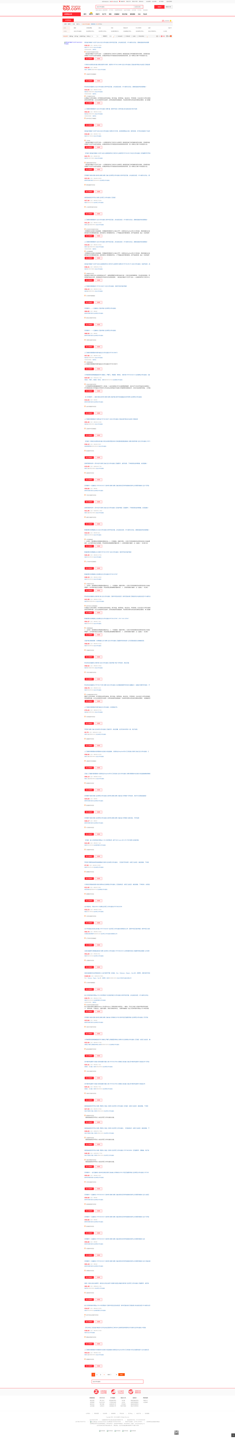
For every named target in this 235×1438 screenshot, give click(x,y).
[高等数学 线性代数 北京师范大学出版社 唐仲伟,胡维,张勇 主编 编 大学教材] (73, 804)
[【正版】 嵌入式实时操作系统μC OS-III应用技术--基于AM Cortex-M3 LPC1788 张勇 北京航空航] (73, 848)
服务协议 (92, 1404)
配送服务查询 (112, 1400)
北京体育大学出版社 (140, 31)
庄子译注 (111, 10)
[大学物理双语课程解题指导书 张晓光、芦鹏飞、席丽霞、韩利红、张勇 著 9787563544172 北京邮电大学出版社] (73, 383)
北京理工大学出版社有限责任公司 (109, 933)
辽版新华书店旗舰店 (91, 74)
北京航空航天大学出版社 (115, 31)
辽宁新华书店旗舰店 (91, 561)
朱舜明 (103, 978)
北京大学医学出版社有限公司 (124, 978)
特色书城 (124, 14)
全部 (65, 24)
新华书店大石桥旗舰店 (91, 606)
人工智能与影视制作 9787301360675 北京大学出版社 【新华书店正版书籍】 (105, 286)
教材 (75, 28)
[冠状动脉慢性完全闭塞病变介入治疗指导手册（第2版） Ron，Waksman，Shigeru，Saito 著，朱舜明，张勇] (73, 981)
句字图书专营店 (90, 827)
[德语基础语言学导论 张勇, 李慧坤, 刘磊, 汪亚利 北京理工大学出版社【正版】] (73, 1114)
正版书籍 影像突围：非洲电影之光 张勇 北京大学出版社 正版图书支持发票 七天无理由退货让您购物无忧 (114, 640)
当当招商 (105, 1413)
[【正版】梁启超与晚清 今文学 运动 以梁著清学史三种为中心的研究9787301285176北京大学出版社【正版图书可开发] (73, 161)
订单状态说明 (112, 1402)
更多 (169, 28)
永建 (91, 1066)
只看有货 (128, 36)
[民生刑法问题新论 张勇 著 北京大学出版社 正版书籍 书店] (73, 671)
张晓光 (86, 379)
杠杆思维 (134, 10)
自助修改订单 (112, 1406)
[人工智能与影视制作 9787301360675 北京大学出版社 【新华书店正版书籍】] (73, 294)
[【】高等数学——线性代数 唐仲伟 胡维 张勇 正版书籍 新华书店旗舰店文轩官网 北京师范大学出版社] (73, 405)
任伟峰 (86, 933)
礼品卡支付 (102, 1402)
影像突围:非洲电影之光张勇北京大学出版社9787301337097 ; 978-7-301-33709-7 (106, 618)
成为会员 (115, 1)
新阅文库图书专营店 (91, 318)
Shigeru (94, 978)
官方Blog (130, 1413)
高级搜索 (145, 10)
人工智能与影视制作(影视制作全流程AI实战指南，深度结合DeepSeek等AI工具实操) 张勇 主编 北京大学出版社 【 (116, 751)
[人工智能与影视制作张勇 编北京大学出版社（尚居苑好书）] (73, 715)
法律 (149, 28)
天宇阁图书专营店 (90, 96)
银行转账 (102, 1404)
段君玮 (89, 69)
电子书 (104, 14)
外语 (112, 28)
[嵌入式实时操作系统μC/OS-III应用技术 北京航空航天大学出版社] (73, 1003)
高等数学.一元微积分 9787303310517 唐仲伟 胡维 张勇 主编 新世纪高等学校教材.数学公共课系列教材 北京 (114, 1239)
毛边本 (145, 14)
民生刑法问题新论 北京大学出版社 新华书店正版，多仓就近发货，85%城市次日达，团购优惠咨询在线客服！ (115, 86)
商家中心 (145, 1400)
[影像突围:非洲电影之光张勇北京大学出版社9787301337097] (73, 582)
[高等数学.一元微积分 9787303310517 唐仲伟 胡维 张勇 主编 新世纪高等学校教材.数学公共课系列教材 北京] (73, 494)
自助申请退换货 (134, 1402)
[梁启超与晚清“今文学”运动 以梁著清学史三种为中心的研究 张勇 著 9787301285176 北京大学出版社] (73, 272)
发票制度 (92, 1402)
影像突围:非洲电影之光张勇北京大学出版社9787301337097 (101, 574)
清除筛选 (93, 24)
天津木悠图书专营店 (91, 916)
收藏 (98, 58)
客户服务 (161, 1)
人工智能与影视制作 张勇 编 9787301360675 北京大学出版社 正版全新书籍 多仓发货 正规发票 (111, 419)
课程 (110, 14)
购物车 (123, 1)
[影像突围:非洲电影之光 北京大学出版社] (73, 538)
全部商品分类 (68, 14)
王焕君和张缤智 (118, 10)
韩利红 (99, 379)
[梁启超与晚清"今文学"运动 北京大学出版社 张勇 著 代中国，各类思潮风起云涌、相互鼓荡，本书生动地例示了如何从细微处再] (73, 139)
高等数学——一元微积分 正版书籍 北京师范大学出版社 (100, 308)
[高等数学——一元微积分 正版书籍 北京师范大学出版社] (73, 316)
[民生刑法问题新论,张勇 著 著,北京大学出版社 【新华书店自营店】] (73, 605)
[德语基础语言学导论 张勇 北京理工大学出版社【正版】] (73, 206)
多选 (166, 31)
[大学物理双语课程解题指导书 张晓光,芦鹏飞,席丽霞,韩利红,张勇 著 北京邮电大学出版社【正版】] (73, 1048)
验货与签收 (123, 1406)
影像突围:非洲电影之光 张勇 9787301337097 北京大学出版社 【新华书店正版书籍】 (108, 552)
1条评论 (94, 49)
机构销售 (113, 1413)
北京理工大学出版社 (103, 31)
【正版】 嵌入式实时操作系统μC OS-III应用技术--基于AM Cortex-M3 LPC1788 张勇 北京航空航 (111, 840)
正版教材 (116, 14)
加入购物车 (89, 58)
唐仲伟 (86, 180)
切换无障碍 (169, 1)
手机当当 (122, 1413)
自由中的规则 (127, 10)
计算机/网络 (89, 28)
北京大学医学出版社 (152, 31)
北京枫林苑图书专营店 (91, 694)
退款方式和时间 (134, 1406)
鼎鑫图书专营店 (90, 739)
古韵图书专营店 (90, 1137)
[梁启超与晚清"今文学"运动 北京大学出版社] (73, 51)
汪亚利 (95, 1111)
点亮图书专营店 (90, 960)
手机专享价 (141, 36)
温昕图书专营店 (90, 473)
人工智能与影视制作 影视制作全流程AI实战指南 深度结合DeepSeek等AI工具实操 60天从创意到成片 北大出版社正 (116, 1349)
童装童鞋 (132, 14)
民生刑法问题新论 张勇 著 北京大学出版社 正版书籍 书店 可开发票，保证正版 (106, 663)
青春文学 (125, 28)
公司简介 (88, 1413)
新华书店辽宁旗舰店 (91, 118)
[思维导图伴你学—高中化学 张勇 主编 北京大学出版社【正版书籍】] (73, 516)
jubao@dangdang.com (140, 1423)
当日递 (123, 1400)
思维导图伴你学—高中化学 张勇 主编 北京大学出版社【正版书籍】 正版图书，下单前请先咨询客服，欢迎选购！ (116, 507)
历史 (100, 28)
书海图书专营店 (90, 650)
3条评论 (94, 249)
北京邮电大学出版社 (127, 31)
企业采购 (154, 1)
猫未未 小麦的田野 (102, 10)
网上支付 (102, 1400)
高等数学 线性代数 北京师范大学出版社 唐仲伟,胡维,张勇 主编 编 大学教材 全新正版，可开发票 (111, 818)
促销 (134, 36)
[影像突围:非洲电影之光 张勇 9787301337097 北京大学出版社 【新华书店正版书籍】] (73, 560)
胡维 (89, 180)
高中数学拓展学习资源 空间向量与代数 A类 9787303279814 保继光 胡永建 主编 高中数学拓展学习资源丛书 (114, 1084)
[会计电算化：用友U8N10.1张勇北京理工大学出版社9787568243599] (73, 915)
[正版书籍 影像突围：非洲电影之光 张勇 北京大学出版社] (73, 649)
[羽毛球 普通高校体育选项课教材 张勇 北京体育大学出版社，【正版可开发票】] (73, 870)
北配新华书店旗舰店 (91, 761)
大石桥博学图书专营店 (91, 207)
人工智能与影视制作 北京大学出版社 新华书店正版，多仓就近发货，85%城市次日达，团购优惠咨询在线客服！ (116, 219)
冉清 (85, 889)
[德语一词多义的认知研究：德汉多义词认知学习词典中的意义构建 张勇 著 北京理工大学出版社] (73, 1291)
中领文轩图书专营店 (91, 384)
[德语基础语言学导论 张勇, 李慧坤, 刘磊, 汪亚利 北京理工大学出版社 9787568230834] (73, 1158)
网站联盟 (96, 1413)
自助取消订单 (112, 1404)
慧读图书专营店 (90, 450)
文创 (139, 14)
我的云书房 (135, 1)
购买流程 (92, 1400)
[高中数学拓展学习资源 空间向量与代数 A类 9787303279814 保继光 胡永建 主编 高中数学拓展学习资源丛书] (73, 1070)
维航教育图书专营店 (91, 162)
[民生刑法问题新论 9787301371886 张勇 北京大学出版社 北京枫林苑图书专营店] (73, 693)
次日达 (123, 1402)
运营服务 (145, 1402)
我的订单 (128, 1)
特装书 (91, 14)
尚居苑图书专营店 (90, 716)
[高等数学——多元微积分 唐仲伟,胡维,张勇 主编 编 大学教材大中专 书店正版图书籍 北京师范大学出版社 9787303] (73, 1181)
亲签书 (98, 14)
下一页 (104, 1374)
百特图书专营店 (90, 583)
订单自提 (123, 1404)
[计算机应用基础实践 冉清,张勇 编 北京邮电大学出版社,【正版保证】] (73, 893)
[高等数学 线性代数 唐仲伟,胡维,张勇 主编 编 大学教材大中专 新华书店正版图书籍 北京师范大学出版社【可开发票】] (73, 1026)
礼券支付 (102, 1406)
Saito (98, 978)
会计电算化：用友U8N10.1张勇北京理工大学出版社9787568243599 (103, 906)
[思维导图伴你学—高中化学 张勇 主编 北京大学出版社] (73, 472)
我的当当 (141, 1)
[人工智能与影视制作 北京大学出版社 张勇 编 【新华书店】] (73, 117)
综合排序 (65, 36)
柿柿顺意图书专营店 (91, 1204)
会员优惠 (92, 1406)
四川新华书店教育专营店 (92, 52)
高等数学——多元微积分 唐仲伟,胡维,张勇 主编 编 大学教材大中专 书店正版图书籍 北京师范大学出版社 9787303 (116, 1172)
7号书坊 (88, 140)
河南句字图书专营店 (91, 1027)
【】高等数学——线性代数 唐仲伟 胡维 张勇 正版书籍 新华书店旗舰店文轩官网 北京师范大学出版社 (113, 397)
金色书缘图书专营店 (91, 406)
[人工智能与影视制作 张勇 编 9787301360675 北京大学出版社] (73, 427)
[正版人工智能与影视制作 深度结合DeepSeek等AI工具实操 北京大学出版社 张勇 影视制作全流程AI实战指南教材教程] (73, 782)
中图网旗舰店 (89, 362)
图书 (85, 14)
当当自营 (120, 36)
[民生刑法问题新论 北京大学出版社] (73, 95)
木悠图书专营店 (90, 849)
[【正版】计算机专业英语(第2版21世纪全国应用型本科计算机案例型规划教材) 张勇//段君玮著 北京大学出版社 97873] (73, 449)
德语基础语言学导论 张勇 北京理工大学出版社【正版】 (100, 197)
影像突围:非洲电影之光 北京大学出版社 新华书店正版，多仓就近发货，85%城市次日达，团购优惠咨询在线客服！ (117, 530)
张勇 (85, 47)
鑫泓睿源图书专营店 (91, 1049)
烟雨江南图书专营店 (91, 517)
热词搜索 (147, 1413)
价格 (88, 36)
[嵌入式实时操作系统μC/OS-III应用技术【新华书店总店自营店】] (73, 1314)
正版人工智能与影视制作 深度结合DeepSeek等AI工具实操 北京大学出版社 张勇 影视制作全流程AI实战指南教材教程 (117, 773)
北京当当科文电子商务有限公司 (104, 1425)
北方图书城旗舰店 (90, 295)
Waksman (90, 978)
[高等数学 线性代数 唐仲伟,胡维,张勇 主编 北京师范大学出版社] (73, 184)
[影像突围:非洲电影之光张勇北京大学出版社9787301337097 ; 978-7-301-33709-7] (73, 627)
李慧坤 (89, 1111)
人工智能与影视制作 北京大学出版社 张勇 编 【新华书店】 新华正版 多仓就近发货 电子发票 (110, 109)
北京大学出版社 (78, 31)
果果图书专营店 (90, 783)
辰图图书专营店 (90, 273)
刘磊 (92, 1111)
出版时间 (82, 36)
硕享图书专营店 (90, 1115)
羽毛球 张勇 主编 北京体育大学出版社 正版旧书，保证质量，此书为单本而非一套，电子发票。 (111, 729)
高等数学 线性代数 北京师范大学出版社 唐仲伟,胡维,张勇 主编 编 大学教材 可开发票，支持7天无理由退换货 (115, 796)
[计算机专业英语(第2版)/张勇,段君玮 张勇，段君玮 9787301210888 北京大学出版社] (73, 73)
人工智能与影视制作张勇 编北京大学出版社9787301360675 (101, 352)
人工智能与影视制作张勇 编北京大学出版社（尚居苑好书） (101, 707)
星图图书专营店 (90, 1359)
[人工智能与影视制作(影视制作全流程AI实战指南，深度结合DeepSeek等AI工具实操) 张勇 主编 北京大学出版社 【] (73, 760)
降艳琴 (92, 933)
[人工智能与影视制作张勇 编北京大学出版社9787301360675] (73, 361)
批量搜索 (167, 20)
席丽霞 (95, 379)
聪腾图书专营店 (90, 872)
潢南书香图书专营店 (91, 1160)
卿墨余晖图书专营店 (91, 1337)
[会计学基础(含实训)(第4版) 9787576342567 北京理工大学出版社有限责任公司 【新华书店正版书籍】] (73, 937)
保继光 (86, 1066)
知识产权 (138, 1413)
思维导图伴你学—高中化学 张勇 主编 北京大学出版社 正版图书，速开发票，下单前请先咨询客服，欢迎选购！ (116, 463)
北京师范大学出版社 (90, 31)
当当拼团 (148, 1)
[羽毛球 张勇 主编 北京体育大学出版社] (73, 737)
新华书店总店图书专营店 (92, 1315)
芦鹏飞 (90, 379)
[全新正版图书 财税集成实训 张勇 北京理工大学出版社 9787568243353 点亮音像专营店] (73, 959)
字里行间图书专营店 (91, 495)
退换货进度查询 (134, 1404)
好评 (76, 36)
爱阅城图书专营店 (90, 185)
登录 (112, 1)
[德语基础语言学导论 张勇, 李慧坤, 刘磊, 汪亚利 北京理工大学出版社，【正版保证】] (73, 1136)
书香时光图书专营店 (91, 340)
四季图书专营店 (90, 1270)
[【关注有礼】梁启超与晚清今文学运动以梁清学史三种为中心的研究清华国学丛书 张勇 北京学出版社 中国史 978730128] (73, 1336)
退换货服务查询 (134, 1400)
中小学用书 (138, 28)
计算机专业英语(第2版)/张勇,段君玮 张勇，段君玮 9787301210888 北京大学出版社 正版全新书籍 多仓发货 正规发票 (117, 64)
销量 (70, 36)
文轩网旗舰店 (89, 251)
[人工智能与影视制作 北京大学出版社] (73, 228)
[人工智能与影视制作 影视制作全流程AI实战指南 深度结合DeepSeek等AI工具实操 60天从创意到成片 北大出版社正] (73, 1358)
